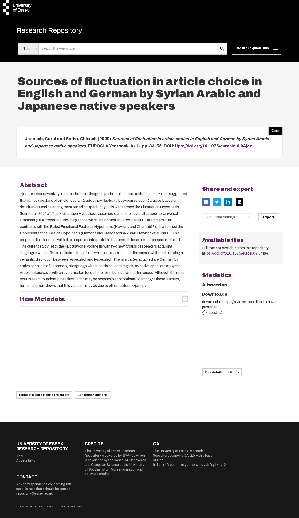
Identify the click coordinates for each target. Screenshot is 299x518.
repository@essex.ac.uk (34, 493)
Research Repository (49, 30)
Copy (274, 129)
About (21, 456)
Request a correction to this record (44, 395)
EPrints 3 (128, 455)
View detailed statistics (222, 372)
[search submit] (222, 49)
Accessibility (25, 460)
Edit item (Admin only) (93, 395)
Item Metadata (42, 299)
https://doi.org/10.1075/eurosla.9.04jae (212, 146)
